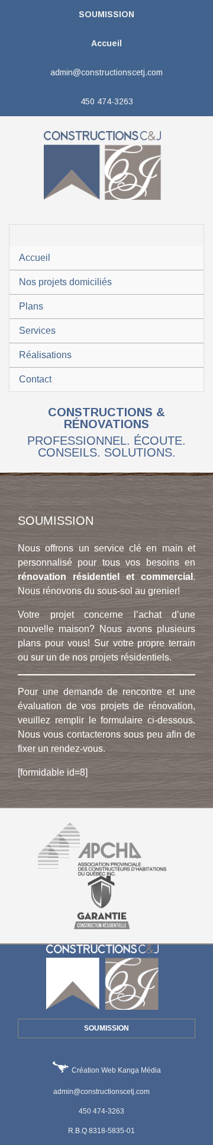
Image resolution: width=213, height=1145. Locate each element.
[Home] (107, 165)
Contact (35, 379)
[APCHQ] (106, 848)
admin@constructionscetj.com (106, 72)
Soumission (106, 14)
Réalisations (45, 355)
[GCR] (106, 902)
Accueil (106, 43)
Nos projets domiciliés (65, 282)
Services (37, 331)
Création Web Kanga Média (116, 1070)
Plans (31, 306)
